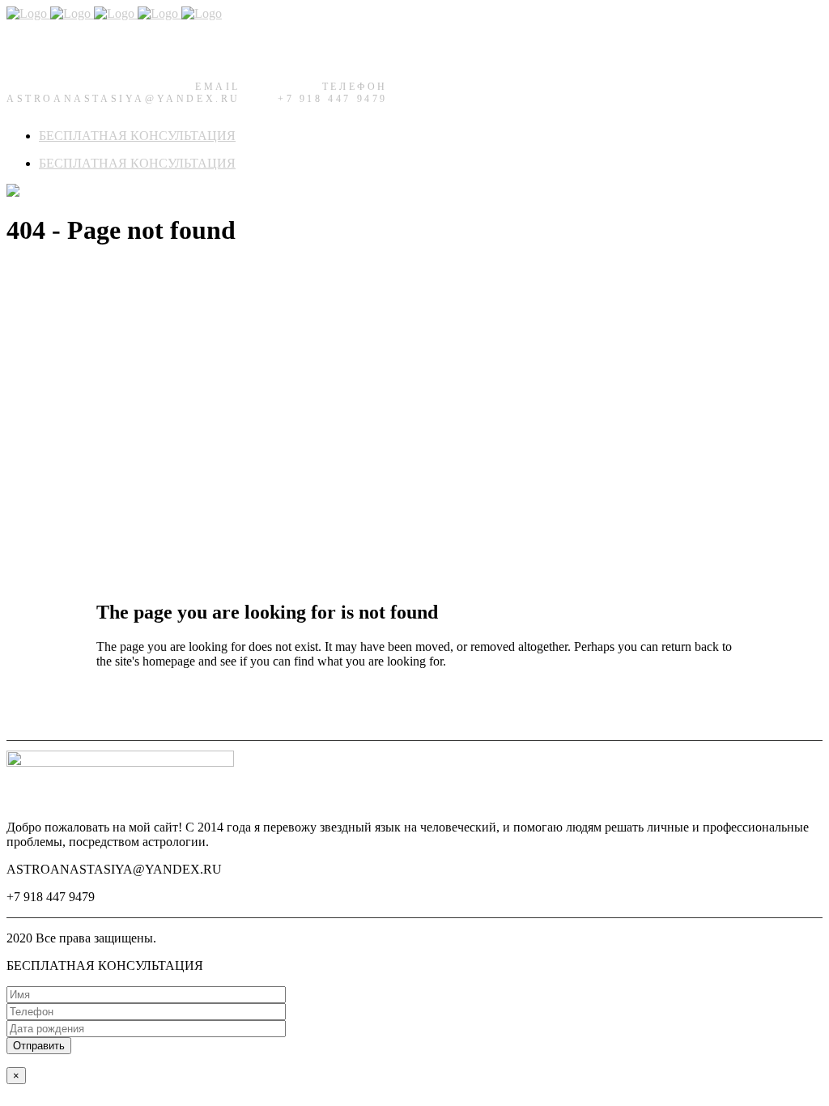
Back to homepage (144, 704)
